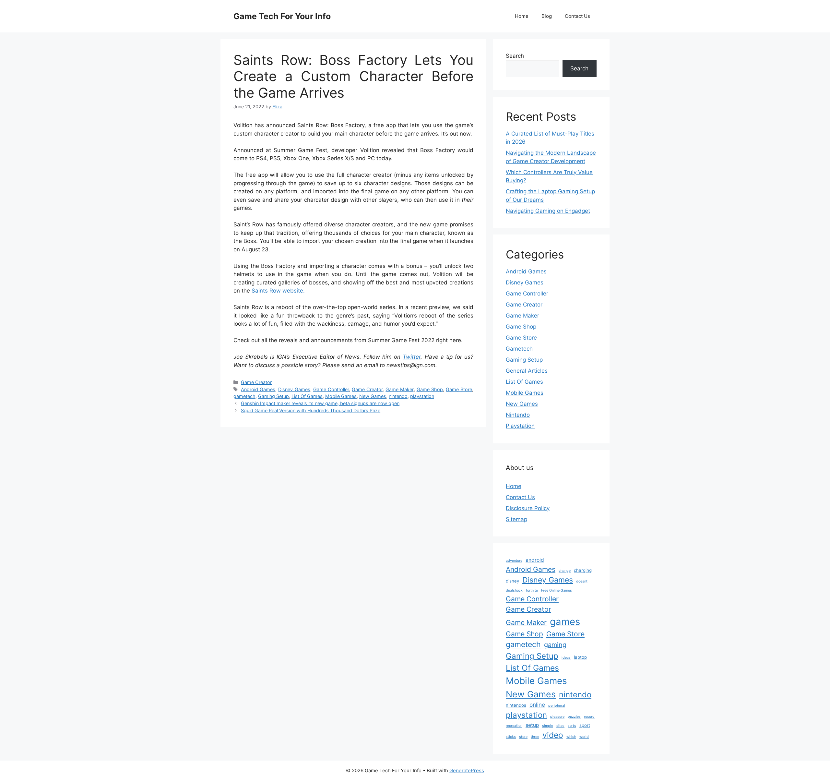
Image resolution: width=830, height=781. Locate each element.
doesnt (581, 581)
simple (547, 726)
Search (515, 56)
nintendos (516, 705)
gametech (244, 396)
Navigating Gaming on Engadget (548, 211)
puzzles (574, 717)
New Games (372, 396)
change (565, 571)
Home (521, 16)
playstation (422, 396)
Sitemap (516, 519)
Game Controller (331, 389)
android (535, 560)
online (537, 704)
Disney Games (294, 389)
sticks (511, 737)
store (523, 737)
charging (583, 570)
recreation (514, 726)
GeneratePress (466, 770)
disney (512, 580)
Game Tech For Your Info (282, 16)
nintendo (398, 396)
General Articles (527, 370)
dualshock (514, 590)
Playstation (520, 426)
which (571, 737)
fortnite (532, 590)
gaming (555, 645)
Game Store (459, 389)
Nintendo (518, 415)
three (535, 737)
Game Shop (430, 389)
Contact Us (577, 16)
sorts (572, 726)
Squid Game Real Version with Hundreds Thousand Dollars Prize (310, 410)
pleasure (557, 717)
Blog (546, 16)
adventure (514, 561)
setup (532, 725)
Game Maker (399, 389)
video (552, 735)
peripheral (556, 705)
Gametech (519, 348)
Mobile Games (341, 396)
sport (584, 725)
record (589, 717)
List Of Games (307, 396)
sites (560, 726)
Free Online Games (556, 590)
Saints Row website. (278, 290)
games (565, 621)
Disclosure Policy (528, 508)
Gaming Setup (273, 396)
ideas (566, 657)
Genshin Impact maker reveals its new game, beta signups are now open (320, 403)
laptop (580, 657)
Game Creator (256, 382)
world (584, 737)
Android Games (258, 389)
